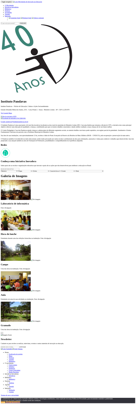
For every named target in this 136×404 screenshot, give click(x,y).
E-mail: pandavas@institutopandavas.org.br (14, 122)
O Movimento (9, 5)
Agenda (7, 14)
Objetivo (11, 367)
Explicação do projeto (16, 354)
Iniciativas (12, 376)
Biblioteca (8, 9)
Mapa (10, 356)
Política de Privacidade (13, 402)
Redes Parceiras (14, 372)
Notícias (7, 11)
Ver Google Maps (6, 113)
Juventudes (8, 12)
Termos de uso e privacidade (10, 395)
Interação (8, 16)
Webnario (12, 390)
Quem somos (13, 365)
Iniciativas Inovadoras (12, 7)
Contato (11, 392)
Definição (12, 368)
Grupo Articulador (14, 370)
